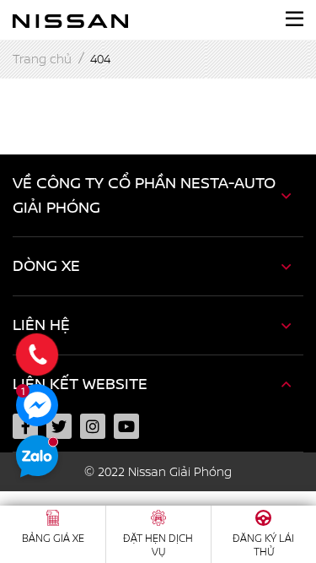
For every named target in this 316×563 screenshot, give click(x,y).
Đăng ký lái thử (263, 545)
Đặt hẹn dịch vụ (158, 545)
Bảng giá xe (53, 538)
